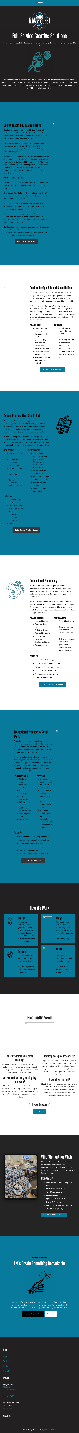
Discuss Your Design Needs (52, 369)
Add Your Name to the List (54, 1215)
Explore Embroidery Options (52, 684)
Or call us (50, 1314)
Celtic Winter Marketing (50, 1430)
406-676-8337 (10, 1396)
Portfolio (6, 1366)
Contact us (39, 1111)
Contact (6, 1371)
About (5, 1356)
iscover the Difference (26, 242)
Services (6, 1361)
